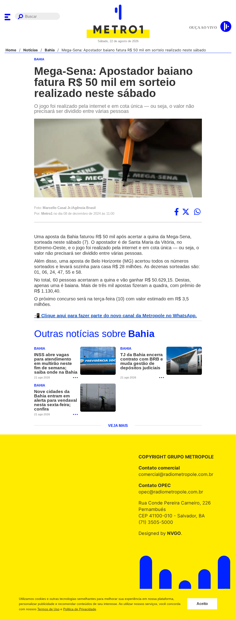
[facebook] (176, 212)
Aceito (202, 604)
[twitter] (185, 212)
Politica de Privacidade (79, 609)
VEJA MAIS (118, 426)
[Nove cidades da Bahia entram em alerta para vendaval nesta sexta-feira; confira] (98, 398)
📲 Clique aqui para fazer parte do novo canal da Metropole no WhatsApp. (113, 316)
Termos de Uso (48, 609)
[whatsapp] (197, 212)
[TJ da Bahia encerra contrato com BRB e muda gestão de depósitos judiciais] (184, 361)
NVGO (173, 534)
